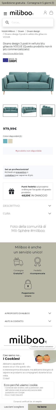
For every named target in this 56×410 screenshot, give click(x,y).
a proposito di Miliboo (17, 313)
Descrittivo (11, 205)
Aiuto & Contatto (14, 321)
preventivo (21, 172)
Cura (6, 213)
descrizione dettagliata (13, 53)
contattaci (10, 175)
